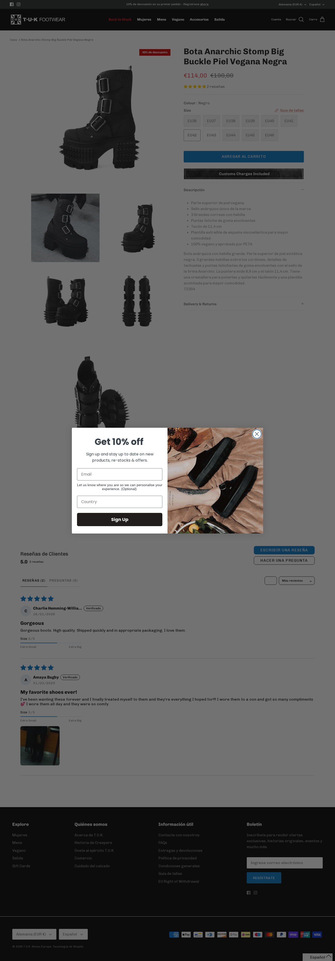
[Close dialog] (257, 434)
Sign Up (120, 519)
